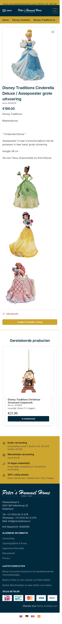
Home (5, 20)
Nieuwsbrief (8, 553)
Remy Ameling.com (47, 606)
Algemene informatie (13, 548)
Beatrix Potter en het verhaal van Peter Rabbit (26, 579)
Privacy (6, 558)
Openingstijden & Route (14, 543)
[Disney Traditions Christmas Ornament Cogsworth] (28, 372)
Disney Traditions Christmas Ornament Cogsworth (24, 401)
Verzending (8, 538)
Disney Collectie (21, 20)
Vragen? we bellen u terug (29, 322)
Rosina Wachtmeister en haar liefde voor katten (27, 585)
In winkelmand (28, 418)
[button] (52, 32)
